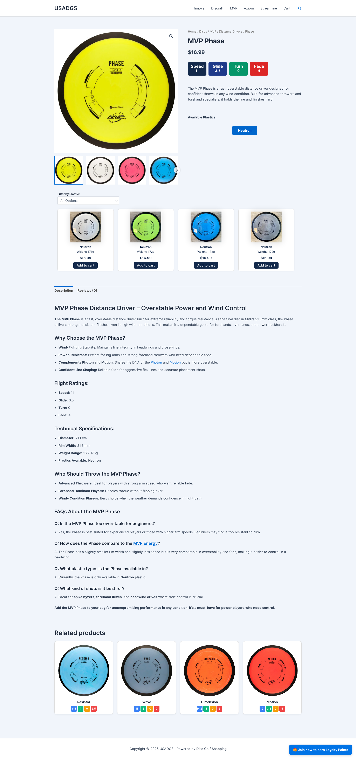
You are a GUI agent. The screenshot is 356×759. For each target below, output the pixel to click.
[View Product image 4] (163, 170)
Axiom (249, 8)
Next (177, 170)
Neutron (245, 130)
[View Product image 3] (132, 170)
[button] (300, 9)
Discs (203, 31)
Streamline (268, 8)
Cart (286, 8)
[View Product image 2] (100, 170)
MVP (233, 8)
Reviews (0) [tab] (87, 290)
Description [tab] (63, 290)
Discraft (217, 8)
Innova (199, 8)
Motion (175, 362)
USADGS (65, 8)
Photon (156, 362)
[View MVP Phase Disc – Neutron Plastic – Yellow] (68, 170)
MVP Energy (145, 543)
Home (192, 31)
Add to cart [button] (85, 265)
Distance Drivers (230, 31)
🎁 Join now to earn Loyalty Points (320, 750)
